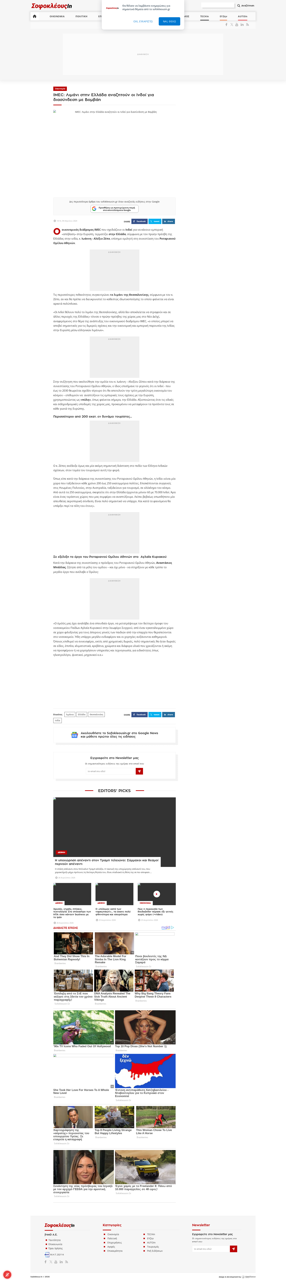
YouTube (237, 24)
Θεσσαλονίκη (96, 714)
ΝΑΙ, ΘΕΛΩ (169, 21)
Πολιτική (112, 1238)
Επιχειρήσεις (114, 1242)
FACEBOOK (141, 221)
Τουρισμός (153, 1246)
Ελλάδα (81, 714)
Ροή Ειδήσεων (155, 1250)
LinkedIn (242, 24)
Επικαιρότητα (114, 1250)
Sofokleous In (51, 6)
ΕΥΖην (223, 16)
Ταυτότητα (54, 1240)
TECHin (204, 16)
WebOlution (249, 1277)
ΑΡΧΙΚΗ (34, 16)
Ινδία (57, 720)
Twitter (232, 24)
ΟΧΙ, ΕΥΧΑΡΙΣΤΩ (143, 21)
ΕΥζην (150, 1238)
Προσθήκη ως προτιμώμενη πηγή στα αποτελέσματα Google (117, 208)
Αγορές (111, 1246)
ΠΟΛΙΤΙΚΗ (81, 16)
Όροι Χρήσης (55, 1248)
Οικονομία (60, 89)
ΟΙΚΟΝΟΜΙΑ (57, 16)
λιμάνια (70, 714)
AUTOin (242, 16)
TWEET (156, 221)
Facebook (228, 24)
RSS (247, 24)
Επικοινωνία (55, 1244)
